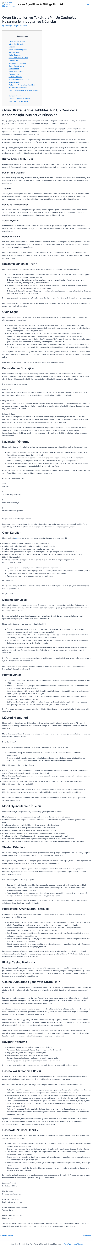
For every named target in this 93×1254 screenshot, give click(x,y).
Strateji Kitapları (14, 82)
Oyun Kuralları (14, 69)
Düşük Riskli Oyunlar (16, 44)
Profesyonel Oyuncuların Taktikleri (21, 85)
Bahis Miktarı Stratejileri (17, 63)
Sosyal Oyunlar (14, 52)
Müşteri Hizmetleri (15, 77)
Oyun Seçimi (13, 61)
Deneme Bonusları (15, 71)
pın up (17, 538)
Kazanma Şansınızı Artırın (18, 58)
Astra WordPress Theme (73, 1244)
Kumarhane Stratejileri (17, 41)
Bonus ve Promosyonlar (18, 50)
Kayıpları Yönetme (15, 96)
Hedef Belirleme (15, 55)
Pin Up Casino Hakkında (18, 88)
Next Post (88, 1236)
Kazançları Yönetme (16, 66)
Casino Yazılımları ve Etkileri (19, 99)
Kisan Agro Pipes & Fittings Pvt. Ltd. (41, 4)
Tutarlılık (12, 47)
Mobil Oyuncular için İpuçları (19, 79)
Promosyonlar (14, 74)
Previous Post (6, 1236)
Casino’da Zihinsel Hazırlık (19, 101)
